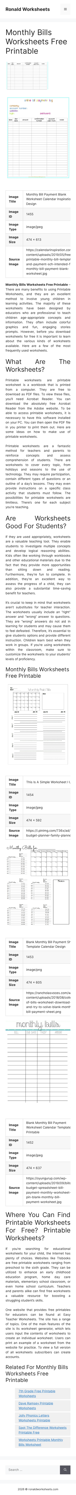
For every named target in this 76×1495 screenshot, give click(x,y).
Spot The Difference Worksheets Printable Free (43, 1430)
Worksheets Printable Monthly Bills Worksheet (41, 1442)
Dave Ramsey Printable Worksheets (36, 1405)
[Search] (65, 1469)
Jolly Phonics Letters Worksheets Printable (34, 1418)
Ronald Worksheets (28, 9)
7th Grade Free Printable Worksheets (37, 1393)
